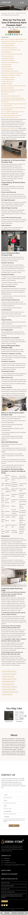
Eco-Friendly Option (8, 69)
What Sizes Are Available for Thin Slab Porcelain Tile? (14, 738)
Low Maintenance (7, 64)
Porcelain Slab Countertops (9, 674)
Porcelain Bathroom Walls (8, 689)
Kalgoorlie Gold (8, 721)
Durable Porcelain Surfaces (9, 679)
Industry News (5, 740)
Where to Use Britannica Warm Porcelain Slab (13, 85)
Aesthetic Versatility (8, 56)
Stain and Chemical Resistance (11, 62)
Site (17, 29)
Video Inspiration (7, 52)
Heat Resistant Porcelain (8, 681)
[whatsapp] (7, 905)
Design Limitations (7, 83)
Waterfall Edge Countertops (10, 47)
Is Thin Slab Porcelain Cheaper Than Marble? (12, 749)
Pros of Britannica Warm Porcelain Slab (12, 54)
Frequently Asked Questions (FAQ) (11, 96)
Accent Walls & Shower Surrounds (11, 49)
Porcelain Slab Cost (7, 694)
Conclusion (5, 94)
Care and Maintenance (8, 88)
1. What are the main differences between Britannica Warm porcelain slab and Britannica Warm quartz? (13, 99)
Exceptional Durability (8, 58)
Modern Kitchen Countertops (9, 686)
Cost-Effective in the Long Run (10, 71)
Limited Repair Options (8, 79)
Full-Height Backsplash (9, 45)
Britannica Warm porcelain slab (9, 128)
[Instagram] (4, 905)
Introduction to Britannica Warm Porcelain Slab (14, 39)
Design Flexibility (7, 66)
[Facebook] (2, 905)
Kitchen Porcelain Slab (8, 676)
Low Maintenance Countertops (10, 692)
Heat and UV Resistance (9, 60)
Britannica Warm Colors (8, 684)
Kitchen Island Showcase (9, 43)
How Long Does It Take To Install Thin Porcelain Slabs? (15, 745)
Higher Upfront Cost (8, 81)
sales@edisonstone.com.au (10, 862)
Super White (19, 721)
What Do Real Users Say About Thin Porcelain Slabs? (14, 753)
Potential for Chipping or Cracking (11, 75)
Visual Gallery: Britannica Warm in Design (12, 41)
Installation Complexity (9, 77)
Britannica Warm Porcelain (9, 671)
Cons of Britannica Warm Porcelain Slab (12, 73)
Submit (14, 825)
